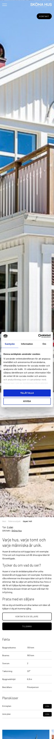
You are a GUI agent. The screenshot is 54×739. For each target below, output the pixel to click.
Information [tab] (27, 344)
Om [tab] (44, 344)
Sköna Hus (17, 530)
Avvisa (27, 401)
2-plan (10, 527)
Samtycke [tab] (10, 344)
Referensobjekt (14, 521)
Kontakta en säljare (27, 616)
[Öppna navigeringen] (4, 5)
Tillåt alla (27, 393)
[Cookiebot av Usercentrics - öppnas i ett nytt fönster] (38, 336)
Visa (47, 706)
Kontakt (44, 16)
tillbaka (27, 626)
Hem (4, 521)
